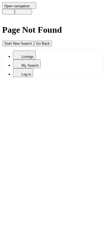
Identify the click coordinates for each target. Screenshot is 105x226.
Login (8, 12)
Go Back (43, 44)
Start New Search (18, 44)
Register (23, 12)
